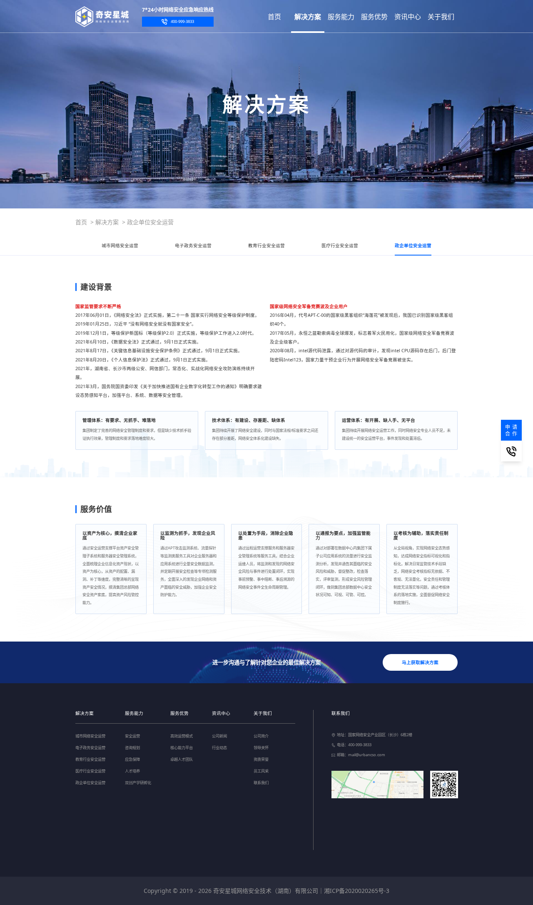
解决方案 (107, 222)
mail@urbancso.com (366, 754)
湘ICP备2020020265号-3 (356, 891)
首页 (81, 222)
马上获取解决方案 (420, 662)
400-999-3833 (182, 21)
